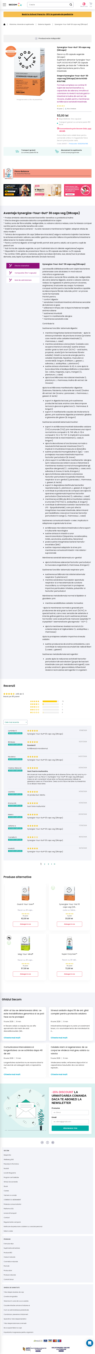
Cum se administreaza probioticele (16, 1310)
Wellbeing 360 (9, 1159)
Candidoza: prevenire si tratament (16, 1314)
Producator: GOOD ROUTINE (78, 144)
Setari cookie (8, 1231)
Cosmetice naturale (11, 1262)
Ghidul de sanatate (11, 1182)
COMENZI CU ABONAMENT (12, 1200)
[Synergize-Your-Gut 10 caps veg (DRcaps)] (69, 894)
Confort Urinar (9, 1279)
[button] (66, 106)
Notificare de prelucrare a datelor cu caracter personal (23, 1226)
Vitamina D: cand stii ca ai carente (16, 1301)
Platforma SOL (9, 1209)
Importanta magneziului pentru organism (18, 1332)
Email (54, 1117)
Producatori (8, 1270)
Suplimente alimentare (12, 1248)
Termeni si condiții (10, 1195)
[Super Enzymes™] (69, 944)
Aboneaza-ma (70, 1128)
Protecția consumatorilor (12, 1204)
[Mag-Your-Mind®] (25, 944)
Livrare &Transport (10, 1213)
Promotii (6, 1266)
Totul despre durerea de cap (14, 1292)
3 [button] (48, 864)
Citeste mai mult (12, 1038)
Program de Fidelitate (11, 1177)
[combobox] (50, 4)
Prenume (56, 1108)
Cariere (6, 1191)
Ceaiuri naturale (9, 1257)
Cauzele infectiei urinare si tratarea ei (17, 1305)
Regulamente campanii (12, 1222)
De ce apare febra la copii (13, 1328)
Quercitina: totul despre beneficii (15, 1319)
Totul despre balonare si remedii (15, 1323)
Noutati (6, 1168)
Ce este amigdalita (10, 1296)
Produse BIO (8, 1253)
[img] (32, 730)
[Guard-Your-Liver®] (25, 894)
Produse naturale (10, 1275)
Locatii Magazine (10, 1173)
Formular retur (9, 1244)
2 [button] (44, 864)
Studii (6, 1186)
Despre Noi (7, 1155)
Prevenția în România (11, 1164)
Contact (7, 1218)
